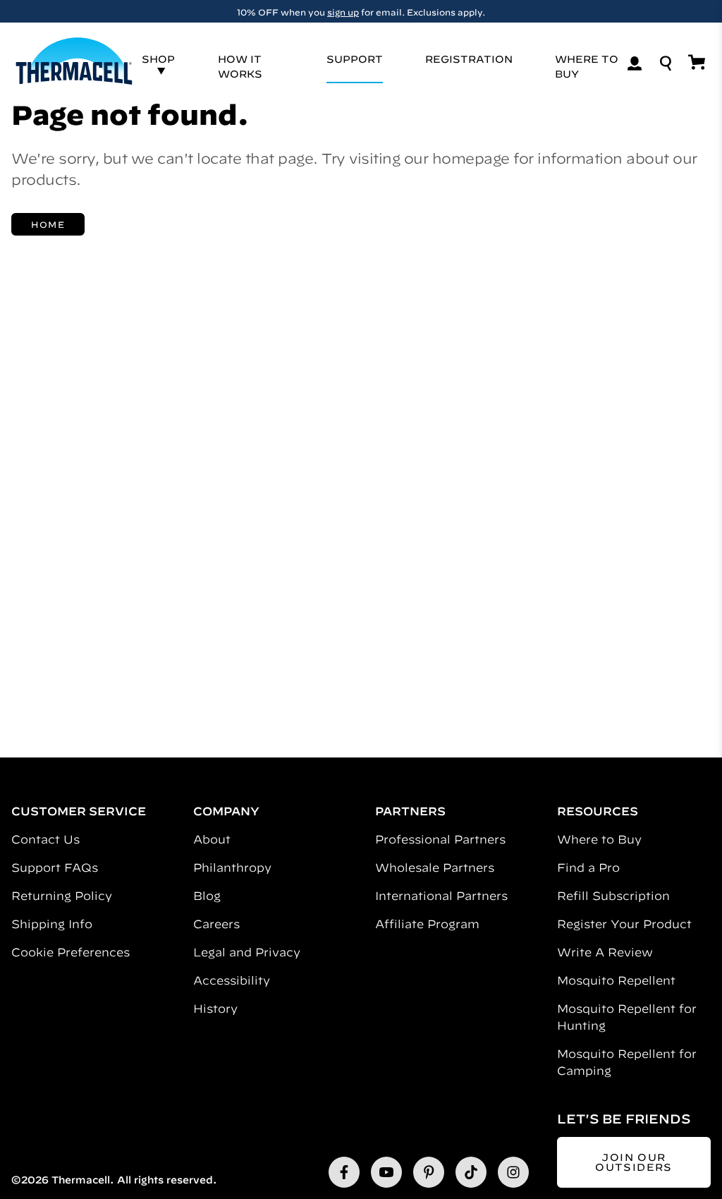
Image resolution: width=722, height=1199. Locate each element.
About (212, 839)
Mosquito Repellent (616, 980)
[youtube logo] (386, 1172)
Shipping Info (51, 924)
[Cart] (697, 62)
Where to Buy (599, 839)
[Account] (634, 63)
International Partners (441, 895)
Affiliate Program (427, 924)
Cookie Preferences (70, 952)
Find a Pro (588, 867)
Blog (207, 895)
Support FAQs (54, 867)
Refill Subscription (613, 895)
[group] (361, 11)
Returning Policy (61, 895)
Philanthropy (232, 867)
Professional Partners (440, 839)
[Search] (665, 63)
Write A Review (605, 952)
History (215, 1008)
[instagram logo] (513, 1172)
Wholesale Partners (434, 867)
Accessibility (231, 980)
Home (48, 224)
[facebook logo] (344, 1172)
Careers (216, 924)
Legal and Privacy (246, 952)
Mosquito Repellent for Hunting (627, 1017)
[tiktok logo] (471, 1172)
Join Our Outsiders (634, 1162)
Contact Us (45, 839)
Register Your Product (624, 924)
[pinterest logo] (428, 1172)
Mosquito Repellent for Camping (627, 1062)
